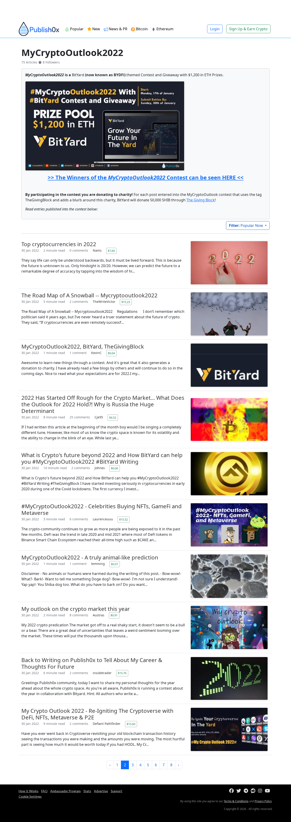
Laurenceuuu (103, 519)
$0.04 (111, 353)
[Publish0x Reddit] (254, 791)
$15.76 (122, 673)
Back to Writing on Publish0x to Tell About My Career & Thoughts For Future (91, 663)
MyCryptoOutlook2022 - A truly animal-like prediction (89, 557)
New (95, 28)
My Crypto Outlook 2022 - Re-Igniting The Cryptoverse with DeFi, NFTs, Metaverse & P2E (97, 714)
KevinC (97, 353)
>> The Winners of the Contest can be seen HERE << (145, 177)
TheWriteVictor (104, 301)
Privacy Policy (263, 801)
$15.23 (125, 302)
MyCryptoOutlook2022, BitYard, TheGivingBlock (82, 346)
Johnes (100, 468)
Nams (98, 250)
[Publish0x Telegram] (246, 791)
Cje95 (99, 417)
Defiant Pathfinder (107, 723)
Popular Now (246, 225)
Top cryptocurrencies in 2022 (58, 244)
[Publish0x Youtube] (268, 791)
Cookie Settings (30, 796)
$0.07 (114, 564)
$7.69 (111, 251)
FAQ (44, 791)
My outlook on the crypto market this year (75, 608)
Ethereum (164, 28)
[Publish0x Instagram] (261, 791)
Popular (76, 28)
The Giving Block (200, 199)
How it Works (28, 791)
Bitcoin (141, 28)
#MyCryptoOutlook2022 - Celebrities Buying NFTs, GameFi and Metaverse (101, 509)
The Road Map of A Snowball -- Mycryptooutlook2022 (89, 295)
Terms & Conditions (236, 801)
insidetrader (103, 673)
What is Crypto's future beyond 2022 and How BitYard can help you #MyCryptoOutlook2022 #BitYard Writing (102, 458)
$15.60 (131, 724)
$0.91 (114, 615)
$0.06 (114, 468)
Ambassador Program (65, 791)
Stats (87, 791)
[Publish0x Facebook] (232, 791)
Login (215, 28)
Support (116, 791)
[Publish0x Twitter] (239, 791)
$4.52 (112, 417)
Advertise (101, 791)
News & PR (117, 28)
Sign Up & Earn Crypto (248, 28)
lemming (98, 563)
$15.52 (123, 519)
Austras (99, 615)
